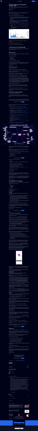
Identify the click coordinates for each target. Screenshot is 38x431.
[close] (24, 414)
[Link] (8, 47)
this (9, 227)
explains (14, 266)
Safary (21, 315)
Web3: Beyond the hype (15, 182)
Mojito (13, 243)
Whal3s (18, 243)
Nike (12, 105)
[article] (19, 407)
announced (18, 75)
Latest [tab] (11, 403)
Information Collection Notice (18, 424)
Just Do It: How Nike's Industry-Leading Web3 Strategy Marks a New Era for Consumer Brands (16, 405)
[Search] (29, 1)
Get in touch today (18, 49)
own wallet (26, 247)
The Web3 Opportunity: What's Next (17, 13)
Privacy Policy (23, 424)
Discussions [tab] (13, 403)
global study (14, 214)
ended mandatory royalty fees (18, 20)
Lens (15, 177)
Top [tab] (9, 403)
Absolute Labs (17, 315)
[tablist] (11, 371)
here (11, 54)
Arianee (16, 243)
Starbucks (15, 105)
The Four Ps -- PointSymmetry (13, 376)
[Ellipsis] (28, 376)
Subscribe (33, 1)
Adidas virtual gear (24, 285)
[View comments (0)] (14, 412)
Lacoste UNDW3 (12, 115)
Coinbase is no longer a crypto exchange (14, 410)
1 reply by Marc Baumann (13, 392)
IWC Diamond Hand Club (26, 108)
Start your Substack (17, 428)
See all (10, 418)
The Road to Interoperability (17, 275)
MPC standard (14, 360)
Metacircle (16, 289)
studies (13, 293)
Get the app (22, 428)
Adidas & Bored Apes (24, 110)
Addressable (14, 315)
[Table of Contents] (0, 215)
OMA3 (14, 289)
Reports (10, 3)
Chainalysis (25, 316)
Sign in (36, 1)
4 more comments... (10, 400)
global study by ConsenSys (14, 216)
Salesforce (19, 150)
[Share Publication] (31, 1)
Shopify (22, 150)
